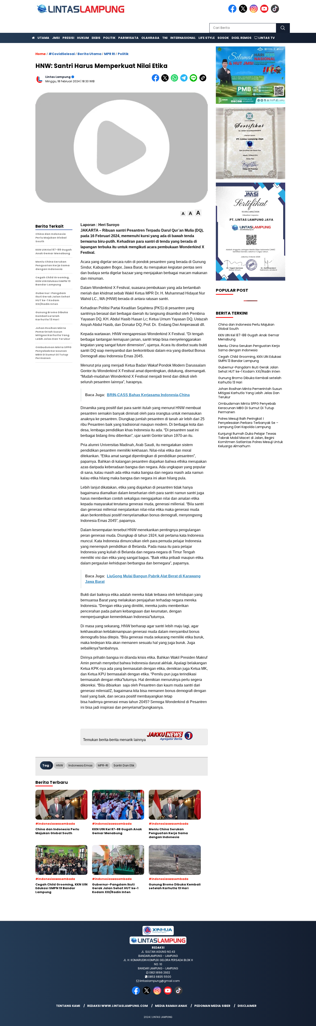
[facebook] (233, 11)
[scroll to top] (303, 1019)
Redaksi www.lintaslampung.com (117, 1006)
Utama (43, 38)
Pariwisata (128, 38)
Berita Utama (89, 54)
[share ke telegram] (185, 80)
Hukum (83, 38)
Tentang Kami (68, 1006)
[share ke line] (194, 80)
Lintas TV (266, 38)
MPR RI (109, 54)
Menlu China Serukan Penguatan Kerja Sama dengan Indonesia (249, 347)
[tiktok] (276, 11)
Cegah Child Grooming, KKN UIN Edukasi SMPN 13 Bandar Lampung (249, 358)
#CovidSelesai (62, 54)
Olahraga (150, 38)
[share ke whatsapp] (175, 80)
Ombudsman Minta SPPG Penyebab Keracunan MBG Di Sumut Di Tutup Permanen (247, 407)
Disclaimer (247, 1006)
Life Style (206, 38)
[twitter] (244, 11)
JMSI (56, 38)
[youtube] (265, 11)
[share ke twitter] (166, 80)
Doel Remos (241, 38)
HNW (59, 765)
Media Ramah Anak (171, 1006)
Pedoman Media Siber (212, 1006)
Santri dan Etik (124, 765)
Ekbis (96, 38)
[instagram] (254, 11)
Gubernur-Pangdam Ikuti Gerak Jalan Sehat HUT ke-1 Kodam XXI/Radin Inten (249, 369)
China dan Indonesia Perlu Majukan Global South (246, 326)
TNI (164, 38)
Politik (109, 38)
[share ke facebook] (156, 80)
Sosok (223, 38)
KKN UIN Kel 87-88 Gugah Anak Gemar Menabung (248, 337)
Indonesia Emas (80, 765)
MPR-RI (103, 765)
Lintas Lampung (58, 77)
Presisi (68, 38)
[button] (183, 213)
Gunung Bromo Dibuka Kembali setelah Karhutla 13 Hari (249, 380)
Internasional (183, 38)
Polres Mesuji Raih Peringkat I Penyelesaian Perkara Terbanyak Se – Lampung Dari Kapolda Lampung (248, 422)
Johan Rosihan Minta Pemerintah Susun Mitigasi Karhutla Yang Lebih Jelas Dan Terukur (250, 392)
